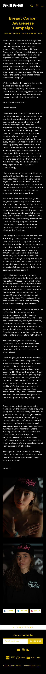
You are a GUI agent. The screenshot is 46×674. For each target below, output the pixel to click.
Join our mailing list (23, 635)
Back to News (25, 627)
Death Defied (15, 666)
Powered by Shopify (32, 666)
